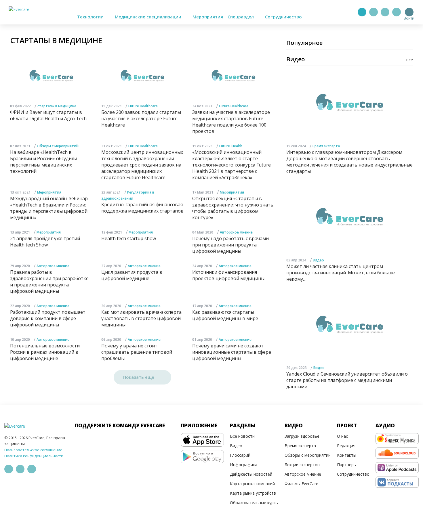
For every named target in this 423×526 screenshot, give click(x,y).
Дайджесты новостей (251, 474)
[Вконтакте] (385, 12)
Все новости (242, 436)
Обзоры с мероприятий (58, 146)
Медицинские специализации (148, 17)
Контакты (346, 455)
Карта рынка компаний (252, 483)
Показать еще (139, 377)
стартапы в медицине (56, 106)
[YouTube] (396, 12)
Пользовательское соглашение (33, 449)
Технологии (91, 17)
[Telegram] (373, 12)
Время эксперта (326, 146)
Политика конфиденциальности (33, 455)
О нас (342, 436)
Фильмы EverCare (301, 483)
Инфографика (243, 464)
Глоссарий (240, 455)
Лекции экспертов (302, 464)
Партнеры (347, 464)
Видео (318, 260)
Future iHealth (230, 146)
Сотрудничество (283, 17)
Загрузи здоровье (302, 436)
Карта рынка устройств (253, 493)
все (409, 59)
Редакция (346, 445)
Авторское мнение (236, 232)
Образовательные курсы (254, 502)
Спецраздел (241, 17)
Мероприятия (208, 17)
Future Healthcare (143, 106)
